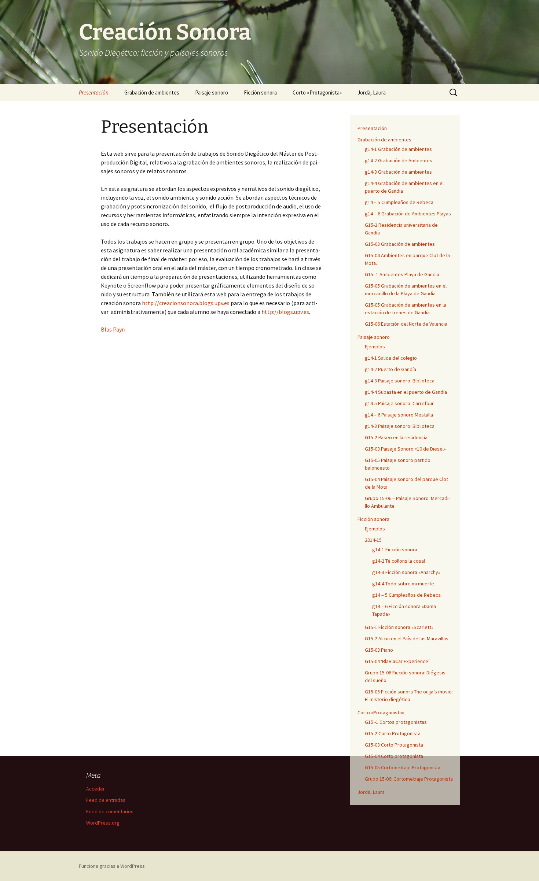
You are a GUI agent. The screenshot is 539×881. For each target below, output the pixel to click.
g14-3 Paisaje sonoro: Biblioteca (399, 380)
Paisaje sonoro (211, 92)
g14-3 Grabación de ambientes (398, 172)
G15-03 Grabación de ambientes (400, 244)
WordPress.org (103, 822)
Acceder (95, 788)
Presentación (94, 92)
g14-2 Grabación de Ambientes (398, 160)
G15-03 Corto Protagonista (394, 744)
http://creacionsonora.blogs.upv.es (186, 303)
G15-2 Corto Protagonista (393, 733)
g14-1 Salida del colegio (391, 358)
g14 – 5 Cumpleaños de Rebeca (399, 202)
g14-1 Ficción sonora (394, 549)
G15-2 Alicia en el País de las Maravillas (406, 638)
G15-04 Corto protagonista (394, 756)
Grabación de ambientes (151, 92)
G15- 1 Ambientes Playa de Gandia (402, 274)
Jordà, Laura (372, 92)
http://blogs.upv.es (285, 311)
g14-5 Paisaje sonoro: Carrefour (399, 403)
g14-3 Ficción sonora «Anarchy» (406, 572)
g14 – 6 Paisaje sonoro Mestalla (399, 414)
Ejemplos (375, 346)
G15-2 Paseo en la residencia (396, 437)
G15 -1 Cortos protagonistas (396, 722)
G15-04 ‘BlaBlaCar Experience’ (397, 661)
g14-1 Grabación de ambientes (398, 149)
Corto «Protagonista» (317, 92)
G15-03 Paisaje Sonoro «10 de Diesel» (405, 448)
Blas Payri (113, 329)
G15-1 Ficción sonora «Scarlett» (399, 627)
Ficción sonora (260, 92)
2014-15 (373, 540)
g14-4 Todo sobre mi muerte (403, 583)
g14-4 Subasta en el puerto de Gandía (406, 392)
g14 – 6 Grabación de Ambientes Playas (408, 213)
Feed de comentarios (109, 811)
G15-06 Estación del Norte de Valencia (406, 324)
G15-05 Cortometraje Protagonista (402, 767)
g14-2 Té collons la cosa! (398, 561)
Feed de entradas (105, 800)
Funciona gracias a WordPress (112, 866)
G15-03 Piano (379, 650)
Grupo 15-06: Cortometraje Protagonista (409, 778)
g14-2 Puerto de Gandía (390, 369)
